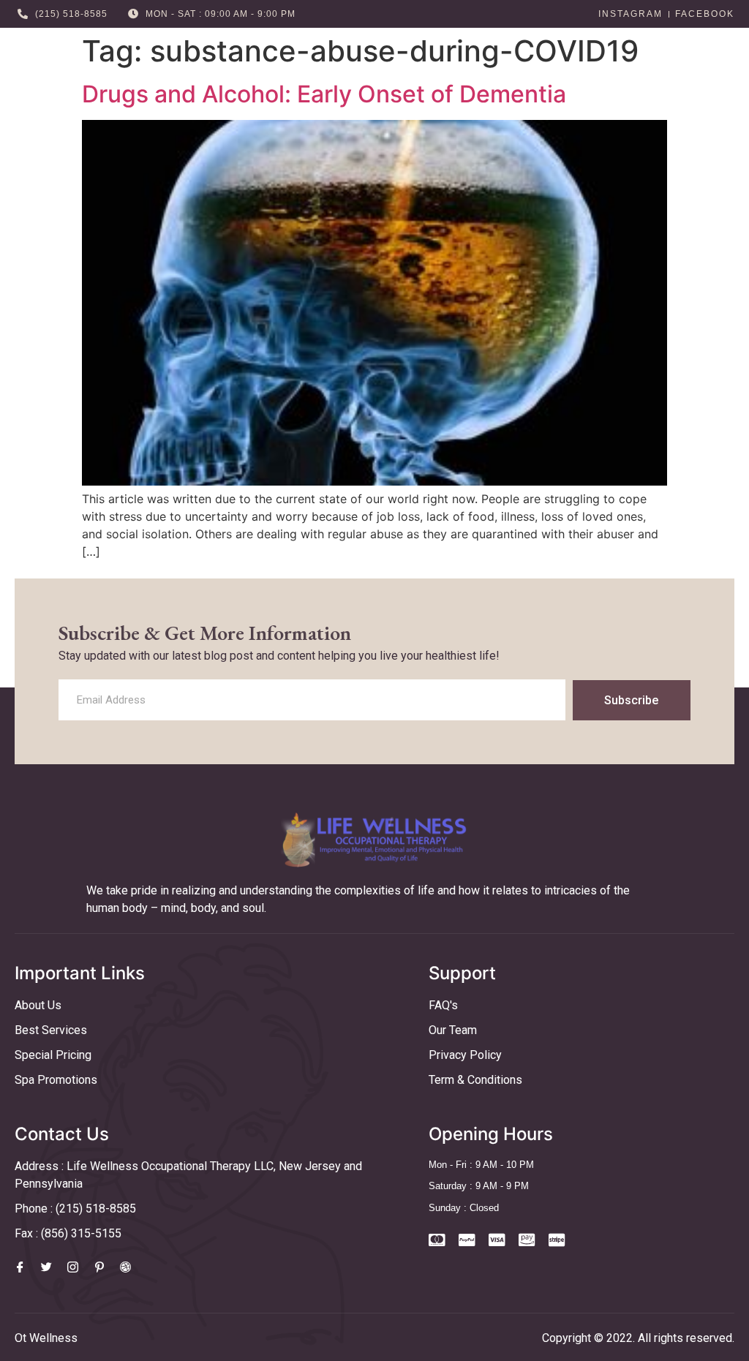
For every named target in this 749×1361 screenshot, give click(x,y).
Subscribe (631, 700)
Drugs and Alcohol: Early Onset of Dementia (324, 94)
